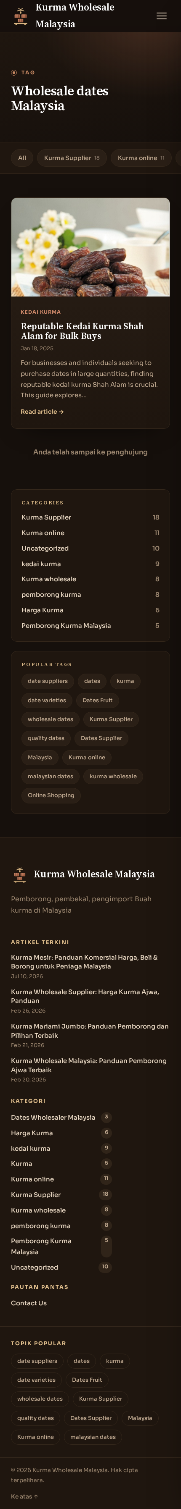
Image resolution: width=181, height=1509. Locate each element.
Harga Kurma (90, 610)
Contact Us (29, 1303)
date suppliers (48, 681)
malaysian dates (50, 776)
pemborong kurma (90, 594)
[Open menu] (161, 16)
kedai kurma (90, 564)
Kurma (59, 1164)
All (22, 158)
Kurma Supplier (72, 158)
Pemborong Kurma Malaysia (90, 626)
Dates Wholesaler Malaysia (59, 1117)
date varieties (47, 700)
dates (92, 681)
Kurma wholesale (90, 579)
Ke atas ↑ (25, 1496)
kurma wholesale (113, 776)
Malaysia (40, 757)
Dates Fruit (98, 700)
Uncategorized (90, 548)
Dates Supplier (101, 738)
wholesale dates (50, 719)
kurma (125, 681)
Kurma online (141, 158)
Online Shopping (51, 795)
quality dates (46, 738)
